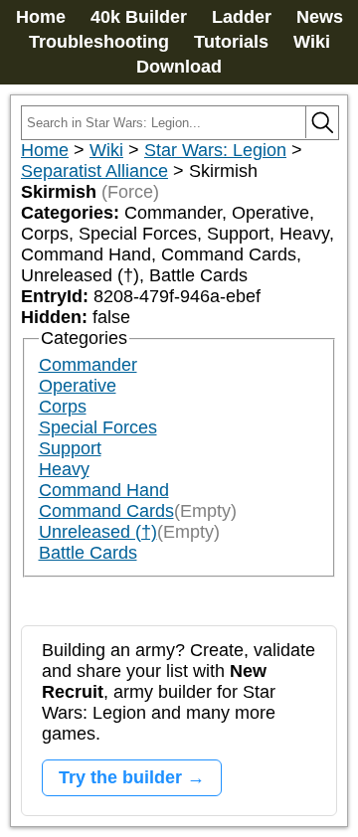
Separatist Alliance (94, 171)
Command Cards (106, 511)
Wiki (311, 42)
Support (70, 448)
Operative (77, 386)
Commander (88, 365)
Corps (63, 407)
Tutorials (231, 42)
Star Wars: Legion (215, 150)
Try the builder (120, 777)
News (319, 17)
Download (179, 67)
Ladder (241, 17)
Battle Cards (88, 553)
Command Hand (104, 490)
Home (41, 17)
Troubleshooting (99, 42)
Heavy (64, 469)
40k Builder (138, 17)
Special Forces (98, 427)
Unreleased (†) (98, 532)
